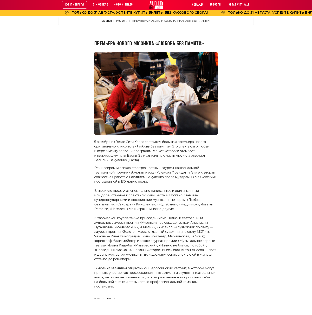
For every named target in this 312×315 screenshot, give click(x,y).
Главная (106, 20)
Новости (122, 20)
